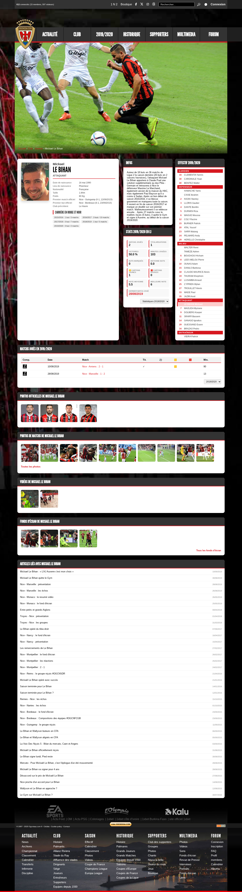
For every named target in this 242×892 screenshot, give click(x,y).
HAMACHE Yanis (192, 191)
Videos (89, 860)
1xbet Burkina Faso (154, 819)
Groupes (153, 846)
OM (69, 819)
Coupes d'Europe (126, 868)
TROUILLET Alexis (193, 288)
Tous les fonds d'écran (208, 550)
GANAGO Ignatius (192, 320)
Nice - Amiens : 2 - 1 (92, 366)
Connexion (218, 4)
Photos (89, 855)
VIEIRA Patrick (191, 336)
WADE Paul (189, 292)
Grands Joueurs (125, 851)
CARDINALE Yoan (193, 179)
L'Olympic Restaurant (116, 811)
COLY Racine (190, 219)
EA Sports (55, 811)
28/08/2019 (136, 293)
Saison (90, 836)
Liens (182, 877)
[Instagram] (148, 4)
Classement (29, 855)
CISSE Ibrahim (191, 195)
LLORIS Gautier (191, 203)
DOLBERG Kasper (193, 312)
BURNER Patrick (192, 223)
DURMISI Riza (191, 211)
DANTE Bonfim (191, 207)
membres (216, 860)
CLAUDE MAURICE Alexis (197, 272)
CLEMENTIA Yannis (193, 175)
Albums (215, 868)
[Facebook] (136, 4)
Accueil (22, 148)
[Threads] (153, 4)
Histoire (57, 842)
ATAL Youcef (190, 227)
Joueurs (39, 148)
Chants (152, 855)
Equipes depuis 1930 (65, 886)
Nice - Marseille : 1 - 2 (93, 373)
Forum (214, 34)
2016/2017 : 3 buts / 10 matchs (96, 217)
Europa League (93, 873)
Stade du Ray (61, 855)
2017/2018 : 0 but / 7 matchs (66, 222)
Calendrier (28, 860)
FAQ (213, 851)
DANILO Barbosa (192, 268)
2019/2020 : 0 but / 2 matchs (66, 226)
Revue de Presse (189, 860)
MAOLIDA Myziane (193, 308)
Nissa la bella (155, 860)
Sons (182, 851)
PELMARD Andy (192, 235)
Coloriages (97, 819)
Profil (214, 855)
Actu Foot (59, 819)
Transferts (27, 864)
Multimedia (186, 34)
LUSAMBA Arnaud (193, 280)
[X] (141, 4)
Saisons (121, 864)
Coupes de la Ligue (127, 877)
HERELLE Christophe (194, 240)
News (25, 842)
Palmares (122, 846)
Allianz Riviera (61, 851)
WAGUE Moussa (192, 215)
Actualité (49, 34)
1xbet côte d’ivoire (127, 819)
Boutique (126, 4)
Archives (27, 846)
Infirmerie (27, 868)
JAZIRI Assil (189, 296)
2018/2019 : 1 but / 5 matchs (95, 222)
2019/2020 (104, 34)
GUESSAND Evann (193, 324)
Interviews (185, 864)
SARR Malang (191, 231)
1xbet (110, 819)
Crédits (46, 827)
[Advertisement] (162, 18)
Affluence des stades (65, 860)
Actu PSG (81, 819)
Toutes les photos (30, 466)
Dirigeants (59, 864)
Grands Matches (126, 855)
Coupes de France (127, 873)
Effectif (89, 842)
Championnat (29, 851)
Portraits (184, 868)
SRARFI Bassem (192, 316)
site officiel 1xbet (179, 819)
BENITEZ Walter (192, 183)
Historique (131, 34)
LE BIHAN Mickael (193, 304)
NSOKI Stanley (191, 199)
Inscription (217, 846)
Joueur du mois (157, 864)
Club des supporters (159, 842)
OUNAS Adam (191, 264)
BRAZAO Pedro (191, 328)
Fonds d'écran (187, 855)
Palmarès (58, 846)
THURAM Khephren (193, 276)
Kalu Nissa (176, 811)
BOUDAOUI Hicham (193, 255)
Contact (66, 827)
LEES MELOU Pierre (194, 260)
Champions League (96, 868)
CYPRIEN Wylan (192, 284)
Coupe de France (95, 864)
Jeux (151, 868)
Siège (56, 868)
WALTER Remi (191, 247)
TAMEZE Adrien (191, 251)
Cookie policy (56, 827)
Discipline (27, 873)
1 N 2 (114, 4)
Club (77, 34)
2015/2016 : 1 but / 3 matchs (66, 217)
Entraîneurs (60, 877)
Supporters (159, 34)
